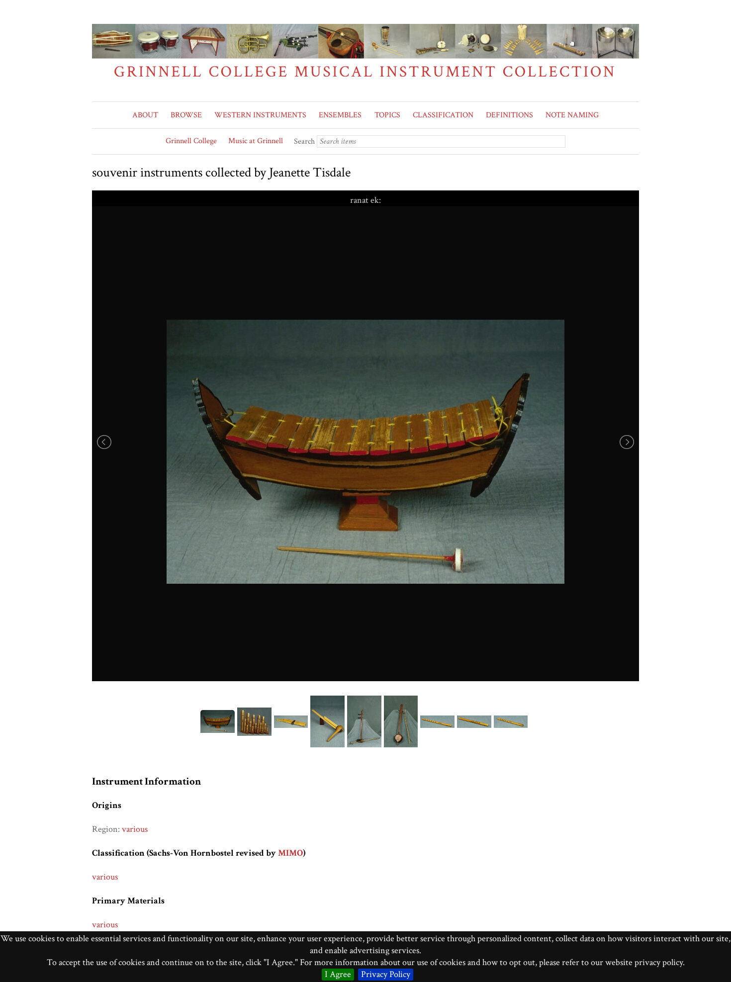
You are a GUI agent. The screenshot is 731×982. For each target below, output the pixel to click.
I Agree (338, 974)
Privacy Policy (385, 974)
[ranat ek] (365, 452)
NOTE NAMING (572, 115)
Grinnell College (191, 141)
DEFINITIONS (509, 115)
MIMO (290, 853)
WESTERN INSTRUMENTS (260, 115)
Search (304, 141)
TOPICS (387, 115)
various (135, 829)
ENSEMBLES (340, 115)
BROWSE (186, 115)
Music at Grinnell (255, 141)
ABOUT (145, 115)
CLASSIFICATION (443, 115)
